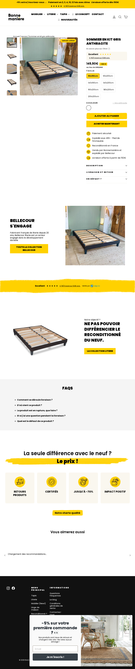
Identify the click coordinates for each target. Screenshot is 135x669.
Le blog (53, 599)
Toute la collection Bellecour (29, 249)
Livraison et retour (99, 172)
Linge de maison (35, 608)
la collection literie (100, 351)
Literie (34, 599)
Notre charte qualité (67, 513)
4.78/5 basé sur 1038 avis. (74, 6)
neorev (24, 36)
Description (94, 165)
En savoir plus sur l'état (98, 49)
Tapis (34, 595)
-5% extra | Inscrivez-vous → (31, 2)
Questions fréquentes (55, 594)
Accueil (16, 36)
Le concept (82, 14)
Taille (90, 71)
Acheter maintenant (107, 123)
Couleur (106, 103)
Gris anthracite (88, 108)
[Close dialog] (129, 618)
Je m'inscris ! (55, 657)
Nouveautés (69, 19)
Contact (98, 14)
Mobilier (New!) (38, 603)
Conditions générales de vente (56, 606)
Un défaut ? (94, 179)
